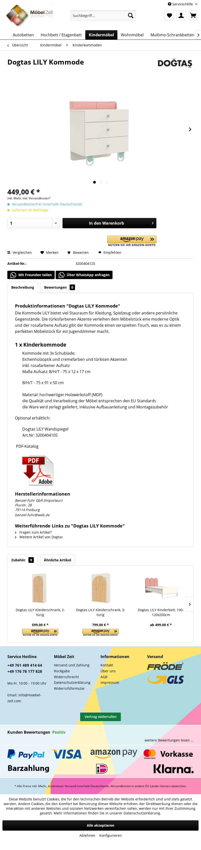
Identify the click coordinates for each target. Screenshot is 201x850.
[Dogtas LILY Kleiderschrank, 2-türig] (40, 588)
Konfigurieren (110, 835)
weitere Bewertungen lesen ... (169, 740)
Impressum (109, 682)
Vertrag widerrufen (100, 716)
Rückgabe (62, 671)
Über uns (108, 671)
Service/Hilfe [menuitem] (182, 4)
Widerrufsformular (69, 688)
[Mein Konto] (181, 15)
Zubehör (21, 560)
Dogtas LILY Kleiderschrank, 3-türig (100, 612)
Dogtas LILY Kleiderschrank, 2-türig (40, 612)
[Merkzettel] (169, 15)
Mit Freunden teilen (34, 274)
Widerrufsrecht (66, 677)
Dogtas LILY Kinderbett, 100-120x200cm (161, 612)
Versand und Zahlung (71, 665)
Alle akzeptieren (100, 825)
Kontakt (106, 665)
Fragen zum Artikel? (35, 532)
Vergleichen (22, 252)
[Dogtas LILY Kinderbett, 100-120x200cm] (160, 588)
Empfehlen (111, 252)
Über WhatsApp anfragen (88, 274)
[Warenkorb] (193, 15)
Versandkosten (121, 786)
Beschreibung (22, 287)
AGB (103, 677)
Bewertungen (58, 287)
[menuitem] (103, 15)
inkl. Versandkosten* (37, 198)
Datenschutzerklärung (72, 682)
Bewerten (81, 252)
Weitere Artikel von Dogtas (40, 537)
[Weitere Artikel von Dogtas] (175, 66)
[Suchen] (131, 15)
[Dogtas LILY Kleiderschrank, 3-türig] (100, 588)
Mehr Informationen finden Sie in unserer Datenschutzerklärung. (107, 813)
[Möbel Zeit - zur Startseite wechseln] (29, 16)
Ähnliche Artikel (57, 560)
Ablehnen (87, 835)
